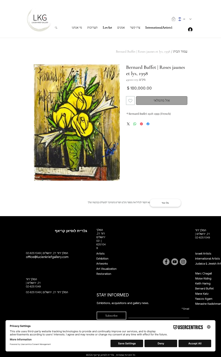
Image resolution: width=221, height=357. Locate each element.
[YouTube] (174, 261)
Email (185, 308)
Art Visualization (106, 269)
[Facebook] (166, 261)
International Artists (207, 258)
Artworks (102, 263)
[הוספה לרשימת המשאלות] (130, 100)
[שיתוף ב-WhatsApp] (135, 124)
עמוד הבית (180, 51)
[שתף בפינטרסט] (141, 124)
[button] (173, 19)
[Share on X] (128, 124)
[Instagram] (183, 261)
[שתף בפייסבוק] (148, 124)
